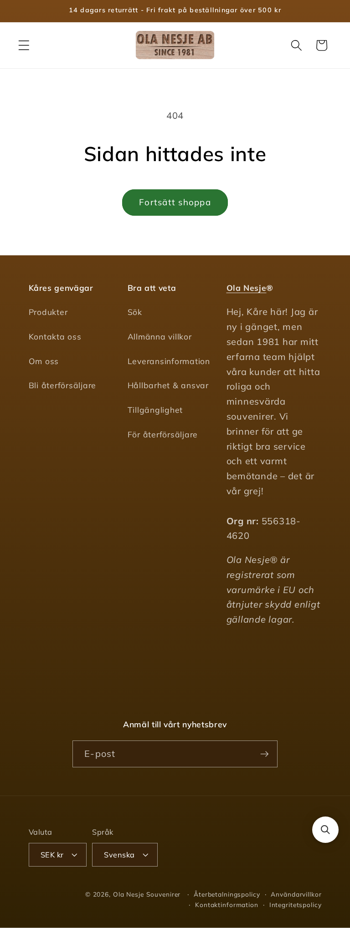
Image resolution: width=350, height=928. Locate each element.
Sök (135, 312)
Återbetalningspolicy (227, 894)
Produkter (48, 312)
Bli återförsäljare (63, 385)
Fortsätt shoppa (175, 202)
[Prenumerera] (264, 753)
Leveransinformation (169, 361)
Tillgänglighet (155, 410)
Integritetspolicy (295, 904)
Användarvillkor (296, 894)
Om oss (44, 361)
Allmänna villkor (160, 336)
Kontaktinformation (226, 904)
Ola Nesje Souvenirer (147, 894)
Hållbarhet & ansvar (168, 385)
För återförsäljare (163, 434)
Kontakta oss (55, 336)
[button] (23, 45)
